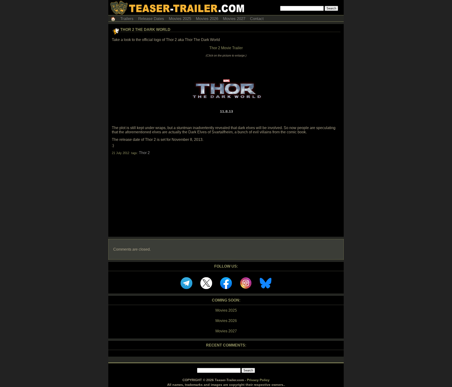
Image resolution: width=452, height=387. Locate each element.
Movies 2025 (180, 18)
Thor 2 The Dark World (145, 30)
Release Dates (151, 18)
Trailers (126, 18)
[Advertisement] (226, 192)
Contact (257, 18)
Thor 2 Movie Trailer (226, 48)
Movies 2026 (207, 18)
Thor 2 (144, 153)
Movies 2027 (234, 18)
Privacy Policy (258, 380)
